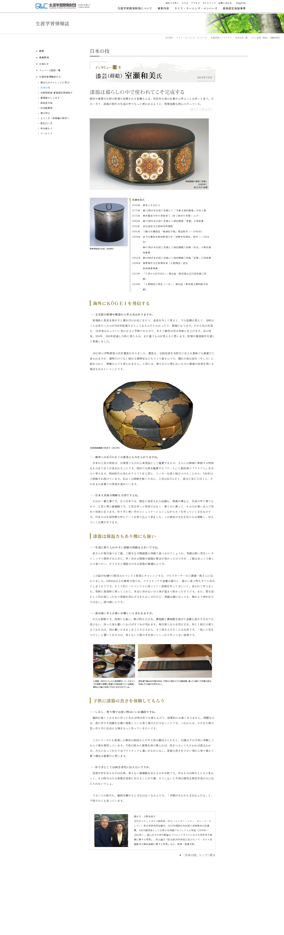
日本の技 (45, 87)
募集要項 (44, 57)
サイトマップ (209, 2)
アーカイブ (46, 133)
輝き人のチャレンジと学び (54, 82)
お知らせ (44, 64)
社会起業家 (46, 108)
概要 (41, 51)
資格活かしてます (50, 98)
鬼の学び (45, 113)
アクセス (195, 2)
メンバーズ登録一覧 (49, 70)
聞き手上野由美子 (202, 109)
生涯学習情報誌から (50, 77)
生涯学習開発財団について (135, 8)
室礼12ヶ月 (46, 123)
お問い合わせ (225, 2)
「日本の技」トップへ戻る (198, 855)
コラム (185, 2)
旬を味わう (46, 128)
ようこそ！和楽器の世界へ (54, 118)
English (241, 2)
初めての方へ (172, 2)
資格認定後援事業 (234, 8)
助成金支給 (46, 103)
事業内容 (163, 8)
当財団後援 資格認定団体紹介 (56, 92)
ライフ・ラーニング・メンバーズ (195, 8)
